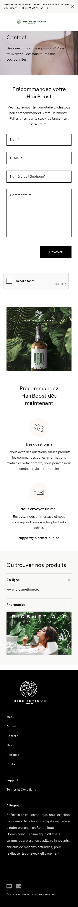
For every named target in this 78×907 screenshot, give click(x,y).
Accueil (11, 726)
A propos (12, 755)
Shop (10, 745)
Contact (12, 764)
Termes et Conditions (21, 789)
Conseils (12, 736)
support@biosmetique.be (39, 538)
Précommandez (31, 8)
